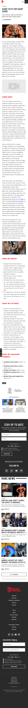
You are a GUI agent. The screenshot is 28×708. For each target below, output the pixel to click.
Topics (14, 610)
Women (18, 446)
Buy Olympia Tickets (14, 624)
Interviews (20, 407)
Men (14, 446)
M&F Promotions (9, 659)
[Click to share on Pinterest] (1, 355)
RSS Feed (14, 619)
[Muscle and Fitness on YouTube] (16, 471)
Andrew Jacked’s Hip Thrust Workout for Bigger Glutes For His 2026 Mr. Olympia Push (13, 562)
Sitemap (14, 629)
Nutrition (14, 598)
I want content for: (14, 443)
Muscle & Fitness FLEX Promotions (11, 450)
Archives (14, 627)
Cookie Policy (14, 681)
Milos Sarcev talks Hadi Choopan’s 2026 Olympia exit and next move (8, 411)
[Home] (2, 2)
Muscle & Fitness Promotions (10, 448)
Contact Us (14, 677)
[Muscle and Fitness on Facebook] (6, 471)
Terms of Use (14, 678)
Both (10, 446)
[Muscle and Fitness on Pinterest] (21, 471)
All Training (14, 574)
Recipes (14, 605)
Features (14, 602)
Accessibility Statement (14, 683)
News (8, 407)
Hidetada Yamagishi (18, 201)
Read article (5, 509)
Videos (14, 612)
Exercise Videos (14, 614)
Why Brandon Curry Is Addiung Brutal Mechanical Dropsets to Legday (13, 532)
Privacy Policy (14, 680)
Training (4, 6)
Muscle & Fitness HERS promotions (13, 660)
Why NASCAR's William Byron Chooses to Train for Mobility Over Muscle (20, 411)
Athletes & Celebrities (14, 600)
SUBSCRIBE (7, 454)
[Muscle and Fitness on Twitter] (11, 471)
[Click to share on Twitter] (1, 352)
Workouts (14, 595)
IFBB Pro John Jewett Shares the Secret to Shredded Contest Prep (12, 502)
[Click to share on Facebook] (1, 349)
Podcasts (14, 617)
